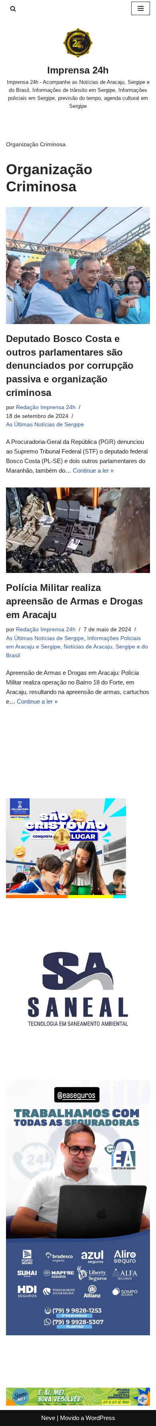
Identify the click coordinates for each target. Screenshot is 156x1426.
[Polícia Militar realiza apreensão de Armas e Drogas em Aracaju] (78, 530)
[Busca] (13, 9)
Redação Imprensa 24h (46, 407)
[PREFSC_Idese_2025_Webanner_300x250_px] (66, 896)
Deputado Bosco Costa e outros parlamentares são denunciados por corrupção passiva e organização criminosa (70, 365)
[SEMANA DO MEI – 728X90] (78, 1403)
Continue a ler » (93, 470)
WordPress (100, 1417)
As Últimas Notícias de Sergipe (45, 425)
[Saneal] (78, 1058)
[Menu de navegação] (140, 8)
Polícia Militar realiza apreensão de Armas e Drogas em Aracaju (74, 601)
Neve (48, 1417)
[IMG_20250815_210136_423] (78, 1333)
